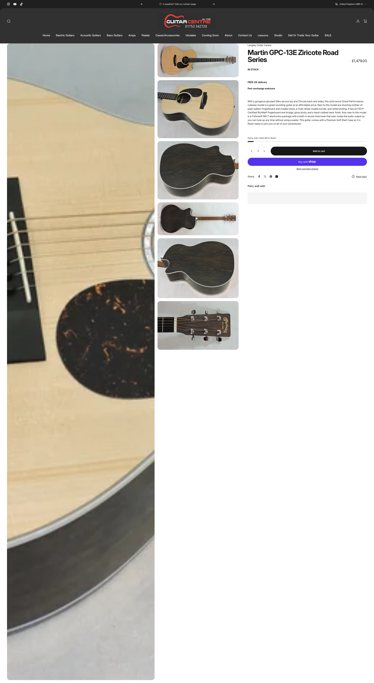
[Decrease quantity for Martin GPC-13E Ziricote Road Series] (251, 151)
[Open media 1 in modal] (81, 361)
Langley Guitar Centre (259, 45)
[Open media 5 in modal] (198, 218)
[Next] (213, 4)
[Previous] (141, 4)
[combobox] (351, 4)
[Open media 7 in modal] (198, 325)
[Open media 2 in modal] (198, 60)
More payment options (307, 169)
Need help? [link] (361, 176)
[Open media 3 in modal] (198, 109)
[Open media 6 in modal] (198, 268)
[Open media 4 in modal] (198, 170)
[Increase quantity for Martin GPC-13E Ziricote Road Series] (265, 151)
